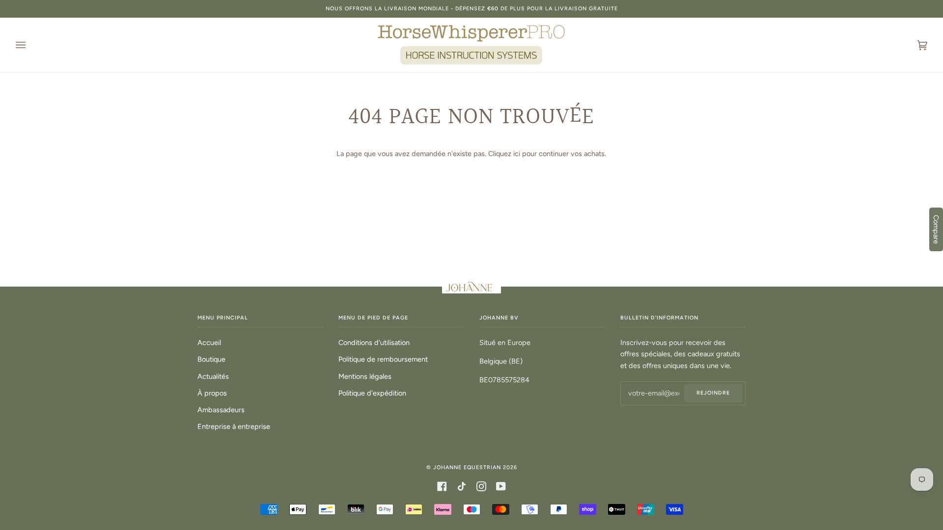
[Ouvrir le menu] (30, 45)
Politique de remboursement (383, 359)
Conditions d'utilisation (374, 342)
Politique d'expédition (372, 393)
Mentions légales (364, 376)
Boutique (211, 359)
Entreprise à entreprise (233, 426)
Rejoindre (713, 393)
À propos (212, 393)
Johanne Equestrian (467, 467)
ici (516, 153)
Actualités (213, 376)
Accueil (209, 342)
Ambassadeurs (221, 409)
